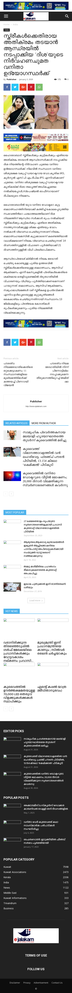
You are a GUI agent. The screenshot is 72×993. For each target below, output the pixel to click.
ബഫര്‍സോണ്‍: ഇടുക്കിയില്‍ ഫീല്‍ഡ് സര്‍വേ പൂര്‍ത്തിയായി (44, 841)
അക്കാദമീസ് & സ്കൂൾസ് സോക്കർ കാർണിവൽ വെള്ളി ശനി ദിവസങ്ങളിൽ (46, 807)
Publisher (11, 79)
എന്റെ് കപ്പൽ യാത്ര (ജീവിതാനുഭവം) (51, 689)
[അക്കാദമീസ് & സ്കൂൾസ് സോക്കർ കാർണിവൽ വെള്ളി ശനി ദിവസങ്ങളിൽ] (12, 810)
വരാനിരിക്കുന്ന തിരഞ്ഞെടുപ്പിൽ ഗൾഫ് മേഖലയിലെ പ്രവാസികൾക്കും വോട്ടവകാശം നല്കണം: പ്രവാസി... (18, 651)
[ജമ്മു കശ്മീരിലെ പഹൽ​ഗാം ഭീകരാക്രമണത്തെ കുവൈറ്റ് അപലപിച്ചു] (12, 571)
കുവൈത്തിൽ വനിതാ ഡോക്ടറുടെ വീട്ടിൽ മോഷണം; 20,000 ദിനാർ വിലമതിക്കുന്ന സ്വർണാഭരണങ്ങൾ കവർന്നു (44, 779)
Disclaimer (15, 982)
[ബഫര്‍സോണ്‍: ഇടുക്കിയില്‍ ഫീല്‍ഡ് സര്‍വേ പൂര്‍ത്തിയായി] (12, 844)
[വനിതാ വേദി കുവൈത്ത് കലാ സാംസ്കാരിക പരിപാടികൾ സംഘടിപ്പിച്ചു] (12, 826)
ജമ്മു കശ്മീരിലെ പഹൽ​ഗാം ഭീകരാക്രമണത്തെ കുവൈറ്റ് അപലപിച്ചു (40, 570)
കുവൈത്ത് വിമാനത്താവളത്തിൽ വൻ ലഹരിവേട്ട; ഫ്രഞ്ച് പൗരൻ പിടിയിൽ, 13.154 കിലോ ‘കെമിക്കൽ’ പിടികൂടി (43, 456)
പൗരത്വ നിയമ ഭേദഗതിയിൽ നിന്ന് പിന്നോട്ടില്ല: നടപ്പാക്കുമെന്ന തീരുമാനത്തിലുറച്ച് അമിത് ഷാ (52, 372)
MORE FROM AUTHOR (44, 423)
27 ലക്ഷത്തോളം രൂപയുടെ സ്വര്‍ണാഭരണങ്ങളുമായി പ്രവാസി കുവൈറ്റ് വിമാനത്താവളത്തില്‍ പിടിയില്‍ (43, 526)
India (15, 24)
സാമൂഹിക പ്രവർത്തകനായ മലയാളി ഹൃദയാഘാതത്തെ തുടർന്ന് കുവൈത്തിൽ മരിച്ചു (44, 436)
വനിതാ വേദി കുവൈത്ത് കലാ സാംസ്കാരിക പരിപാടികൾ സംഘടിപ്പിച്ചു (41, 825)
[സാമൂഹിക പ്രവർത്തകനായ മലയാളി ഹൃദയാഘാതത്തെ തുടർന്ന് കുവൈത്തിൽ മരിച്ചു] (12, 435)
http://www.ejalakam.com (36, 406)
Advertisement (41, 982)
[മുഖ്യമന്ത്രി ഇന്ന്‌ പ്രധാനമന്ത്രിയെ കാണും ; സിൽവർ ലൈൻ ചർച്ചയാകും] (53, 629)
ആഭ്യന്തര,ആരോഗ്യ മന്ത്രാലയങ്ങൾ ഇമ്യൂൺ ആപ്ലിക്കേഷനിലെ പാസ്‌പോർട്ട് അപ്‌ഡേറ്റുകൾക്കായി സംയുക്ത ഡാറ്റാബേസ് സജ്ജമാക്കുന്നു (44, 549)
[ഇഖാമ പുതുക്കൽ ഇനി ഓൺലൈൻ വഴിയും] (12, 587)
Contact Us (57, 982)
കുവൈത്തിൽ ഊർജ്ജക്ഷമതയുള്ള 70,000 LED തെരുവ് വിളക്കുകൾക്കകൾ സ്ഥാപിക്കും (19, 694)
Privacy (26, 982)
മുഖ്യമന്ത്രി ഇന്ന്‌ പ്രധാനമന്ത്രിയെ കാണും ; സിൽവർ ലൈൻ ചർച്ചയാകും (52, 648)
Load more (34, 600)
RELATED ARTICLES (16, 423)
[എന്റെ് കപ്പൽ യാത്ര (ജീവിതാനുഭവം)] (53, 673)
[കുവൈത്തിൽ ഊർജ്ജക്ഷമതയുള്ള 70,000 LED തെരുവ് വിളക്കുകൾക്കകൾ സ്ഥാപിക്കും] (19, 673)
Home (6, 24)
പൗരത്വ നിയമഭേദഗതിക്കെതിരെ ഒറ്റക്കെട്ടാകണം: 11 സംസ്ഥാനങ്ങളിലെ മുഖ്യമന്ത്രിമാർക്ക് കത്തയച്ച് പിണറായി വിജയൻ (18, 374)
